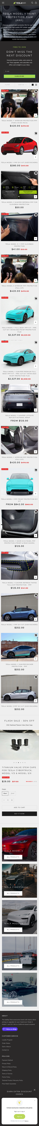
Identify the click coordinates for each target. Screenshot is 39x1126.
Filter (7, 84)
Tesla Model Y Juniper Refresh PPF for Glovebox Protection (19, 203)
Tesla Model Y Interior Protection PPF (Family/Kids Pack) (19, 121)
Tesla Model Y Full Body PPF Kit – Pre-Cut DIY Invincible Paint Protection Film (19, 330)
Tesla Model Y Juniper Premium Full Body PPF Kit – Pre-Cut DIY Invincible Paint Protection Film (19, 374)
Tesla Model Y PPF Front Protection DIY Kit (19, 500)
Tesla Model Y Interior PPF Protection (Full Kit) (19, 458)
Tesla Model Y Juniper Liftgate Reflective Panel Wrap (19, 416)
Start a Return (6, 1047)
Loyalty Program (7, 1040)
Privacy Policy (6, 1064)
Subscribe (19, 76)
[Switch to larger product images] (33, 85)
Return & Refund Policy (9, 1067)
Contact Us (5, 1050)
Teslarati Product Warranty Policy (12, 1080)
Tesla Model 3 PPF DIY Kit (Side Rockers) (19, 706)
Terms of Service (7, 1074)
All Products (13, 857)
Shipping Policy (7, 1070)
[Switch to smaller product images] (36, 85)
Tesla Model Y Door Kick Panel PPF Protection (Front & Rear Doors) (19, 542)
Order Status (6, 1043)
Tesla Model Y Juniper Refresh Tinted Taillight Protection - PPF (19, 584)
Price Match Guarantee (9, 1084)
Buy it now (19, 814)
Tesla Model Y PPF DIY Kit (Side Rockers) (19, 162)
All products (13, 966)
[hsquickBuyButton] (36, 91)
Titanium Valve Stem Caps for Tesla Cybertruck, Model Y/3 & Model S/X (19, 770)
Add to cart (19, 807)
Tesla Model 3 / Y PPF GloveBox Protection (20, 245)
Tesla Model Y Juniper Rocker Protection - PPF (19, 665)
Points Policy (6, 1077)
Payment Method (7, 1060)
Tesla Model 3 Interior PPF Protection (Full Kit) (19, 287)
